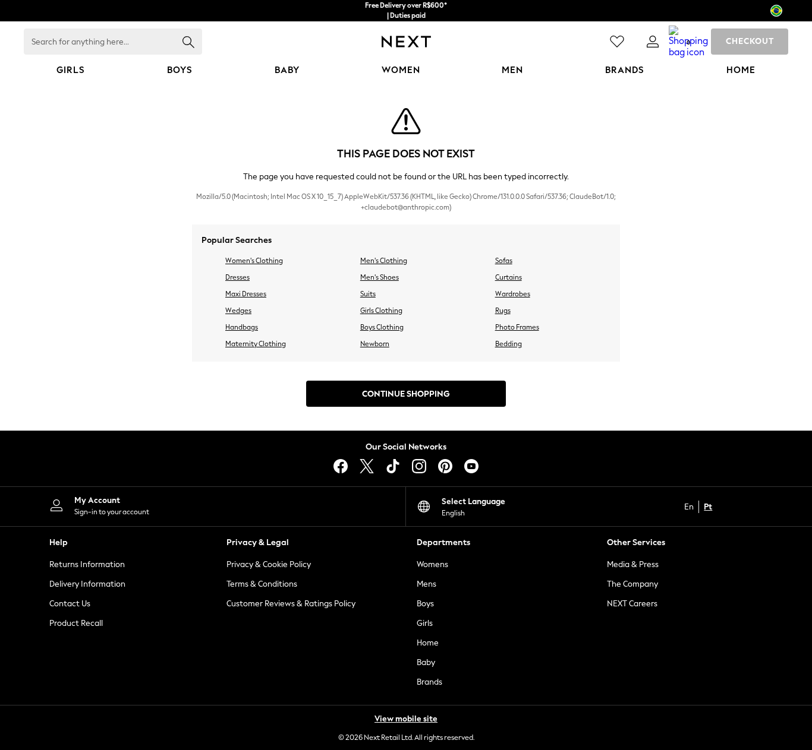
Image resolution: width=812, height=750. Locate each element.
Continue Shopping (406, 394)
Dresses (237, 277)
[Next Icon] (406, 42)
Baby (426, 662)
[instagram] (419, 466)
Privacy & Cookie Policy (268, 564)
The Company (632, 584)
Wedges (238, 310)
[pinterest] (445, 466)
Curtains (508, 277)
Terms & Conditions (261, 584)
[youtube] (471, 466)
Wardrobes (512, 294)
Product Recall (76, 623)
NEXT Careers (632, 604)
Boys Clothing (382, 327)
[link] (653, 42)
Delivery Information (87, 584)
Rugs (503, 310)
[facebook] (341, 466)
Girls (425, 623)
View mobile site (406, 719)
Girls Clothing (381, 310)
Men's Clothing (383, 261)
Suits (368, 294)
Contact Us (69, 604)
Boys (425, 604)
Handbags (241, 327)
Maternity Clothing (255, 344)
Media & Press (633, 564)
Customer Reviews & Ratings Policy (290, 604)
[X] (367, 466)
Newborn (374, 344)
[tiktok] (393, 466)
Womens (432, 564)
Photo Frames (517, 327)
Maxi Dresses (245, 294)
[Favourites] (617, 42)
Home (428, 643)
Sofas (503, 261)
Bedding (508, 344)
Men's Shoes (379, 277)
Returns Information (87, 564)
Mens (426, 584)
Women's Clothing (254, 261)
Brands (429, 682)
